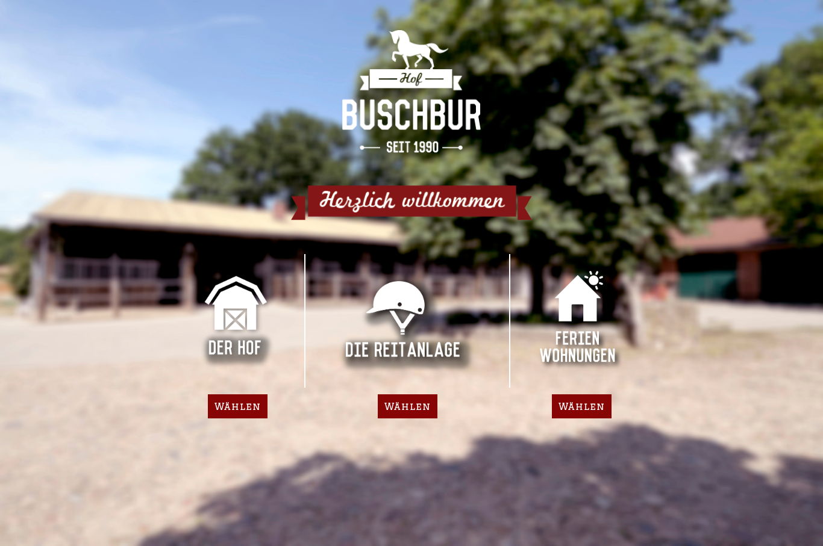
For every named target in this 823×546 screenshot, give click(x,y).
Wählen (237, 406)
